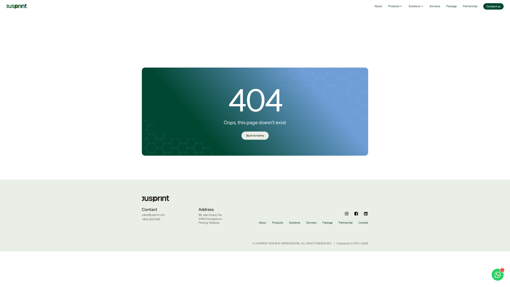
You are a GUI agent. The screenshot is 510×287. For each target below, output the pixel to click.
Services (435, 6)
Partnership (470, 6)
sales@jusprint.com (153, 215)
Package (451, 6)
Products (277, 222)
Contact (363, 222)
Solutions (294, 222)
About (378, 6)
